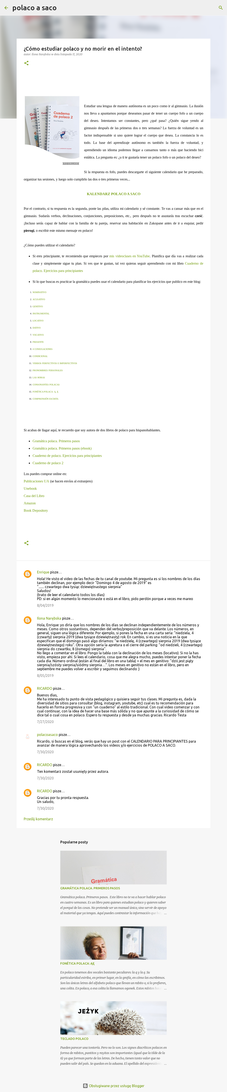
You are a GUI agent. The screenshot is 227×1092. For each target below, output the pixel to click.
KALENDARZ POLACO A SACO (113, 194)
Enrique (43, 572)
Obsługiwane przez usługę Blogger (116, 1086)
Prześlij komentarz (38, 819)
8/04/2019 (45, 605)
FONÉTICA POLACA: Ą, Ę (45, 391)
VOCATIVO (38, 335)
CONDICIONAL (40, 356)
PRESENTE (38, 342)
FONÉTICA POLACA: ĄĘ (77, 963)
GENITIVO (38, 306)
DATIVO (37, 328)
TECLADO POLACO (74, 1038)
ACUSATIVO (39, 299)
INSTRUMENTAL (41, 313)
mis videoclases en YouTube (129, 256)
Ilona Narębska (49, 618)
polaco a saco (34, 8)
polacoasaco (47, 735)
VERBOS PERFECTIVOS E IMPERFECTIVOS (55, 363)
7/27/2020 (45, 722)
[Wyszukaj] (63, 7)
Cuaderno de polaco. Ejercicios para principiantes (67, 456)
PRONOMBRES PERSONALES (48, 370)
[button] (26, 63)
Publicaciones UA (36, 481)
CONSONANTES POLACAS (46, 384)
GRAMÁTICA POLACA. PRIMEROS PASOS (90, 888)
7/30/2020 (45, 752)
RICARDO (44, 688)
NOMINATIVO (39, 292)
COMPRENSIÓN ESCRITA (45, 399)
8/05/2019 (45, 676)
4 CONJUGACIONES (43, 349)
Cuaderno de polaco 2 (48, 463)
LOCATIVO (38, 320)
